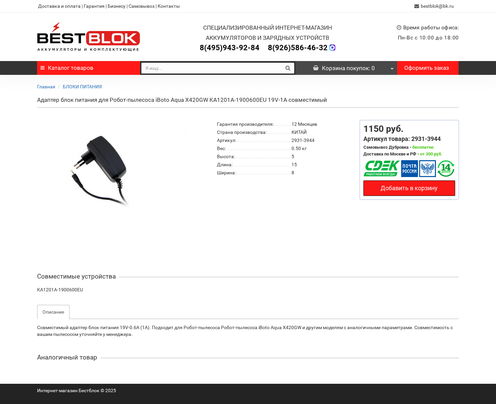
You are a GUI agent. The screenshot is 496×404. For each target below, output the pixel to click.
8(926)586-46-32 (298, 48)
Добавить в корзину (409, 188)
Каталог (70, 67)
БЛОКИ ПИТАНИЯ (82, 86)
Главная (46, 86)
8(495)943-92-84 (229, 48)
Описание (53, 312)
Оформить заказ (426, 67)
